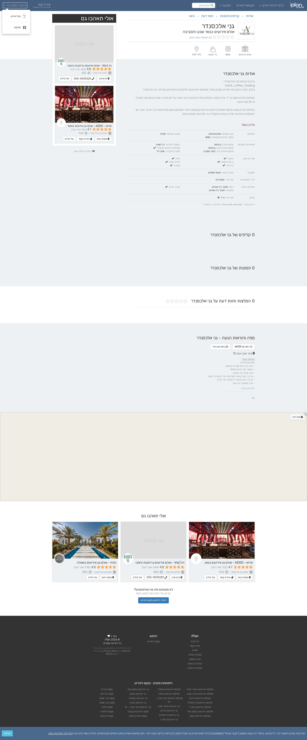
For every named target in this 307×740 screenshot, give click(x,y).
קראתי (7, 733)
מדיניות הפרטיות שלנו (60, 733)
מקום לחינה (107, 707)
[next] (58, 540)
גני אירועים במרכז (169, 719)
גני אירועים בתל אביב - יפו (138, 707)
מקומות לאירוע (245, 5)
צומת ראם (107, 577)
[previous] (112, 540)
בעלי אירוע (16, 16)
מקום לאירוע (153, 641)
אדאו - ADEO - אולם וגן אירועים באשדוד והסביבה (83, 126)
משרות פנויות (194, 654)
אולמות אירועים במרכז (200, 707)
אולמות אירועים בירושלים (200, 702)
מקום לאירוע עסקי (138, 715)
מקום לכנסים (106, 715)
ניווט (192, 16)
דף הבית (195, 641)
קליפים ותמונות (229, 16)
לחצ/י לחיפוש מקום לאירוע (153, 600)
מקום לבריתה (106, 693)
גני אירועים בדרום (169, 710)
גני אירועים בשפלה (138, 698)
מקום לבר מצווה (107, 698)
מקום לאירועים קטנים (138, 711)
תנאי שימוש (195, 659)
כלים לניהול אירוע (272, 5)
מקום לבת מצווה (107, 702)
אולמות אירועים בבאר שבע (200, 693)
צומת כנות (102, 138)
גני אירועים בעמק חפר (138, 689)
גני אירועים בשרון (138, 702)
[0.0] (222, 37)
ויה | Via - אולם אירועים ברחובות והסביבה (88, 65)
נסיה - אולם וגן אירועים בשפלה (96, 562)
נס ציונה (103, 78)
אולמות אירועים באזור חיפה (200, 689)
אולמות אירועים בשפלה (169, 689)
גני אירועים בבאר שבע (169, 706)
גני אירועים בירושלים (169, 715)
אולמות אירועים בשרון (169, 693)
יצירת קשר (84, 138)
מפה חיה (296, 417)
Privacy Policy (111, 651)
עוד (253, 397)
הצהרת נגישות (195, 663)
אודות (249, 16)
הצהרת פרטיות (195, 668)
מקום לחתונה (106, 711)
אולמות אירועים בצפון (200, 715)
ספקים (226, 5)
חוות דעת (207, 16)
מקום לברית (107, 689)
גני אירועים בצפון (138, 693)
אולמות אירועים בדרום (200, 698)
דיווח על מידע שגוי (83, 151)
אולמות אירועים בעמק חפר (200, 711)
